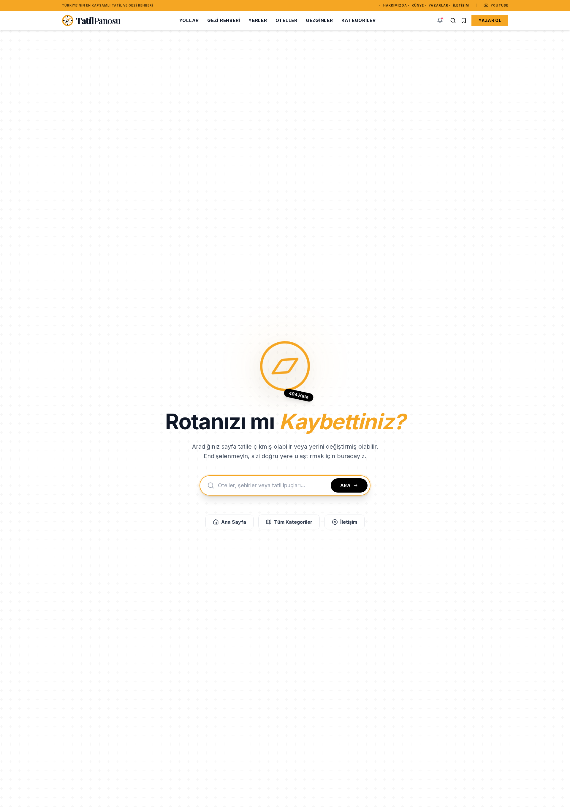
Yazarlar (438, 5)
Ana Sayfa (233, 522)
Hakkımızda (395, 5)
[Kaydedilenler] (464, 20)
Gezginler (319, 20)
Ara (345, 485)
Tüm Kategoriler (293, 522)
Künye (418, 5)
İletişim (461, 5)
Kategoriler (358, 20)
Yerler (257, 20)
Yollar (189, 20)
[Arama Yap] (453, 20)
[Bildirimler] (440, 20)
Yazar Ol (490, 20)
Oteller (286, 20)
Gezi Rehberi (223, 20)
